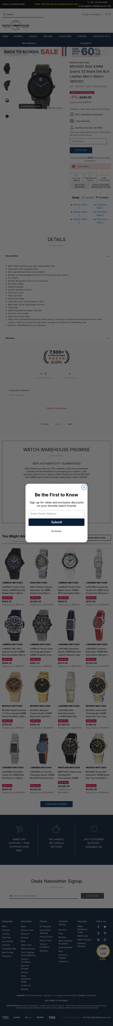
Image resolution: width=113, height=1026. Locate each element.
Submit (56, 522)
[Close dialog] (84, 487)
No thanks (56, 531)
